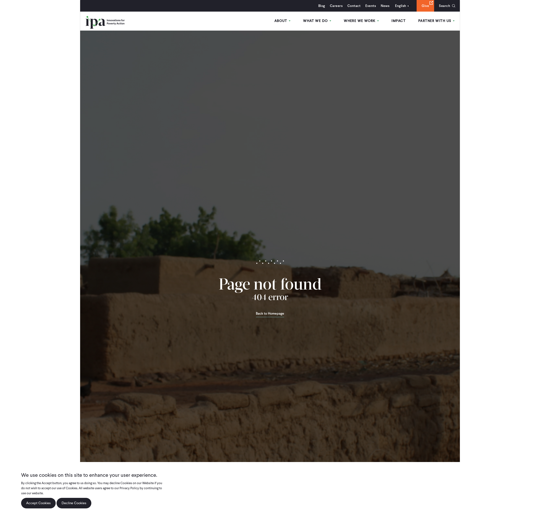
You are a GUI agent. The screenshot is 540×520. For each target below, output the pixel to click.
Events (370, 6)
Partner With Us (435, 21)
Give (425, 6)
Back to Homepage (270, 314)
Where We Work (360, 21)
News (385, 6)
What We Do (316, 21)
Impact (399, 21)
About (281, 21)
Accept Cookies (38, 503)
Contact (353, 6)
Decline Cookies (74, 503)
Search (444, 6)
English (400, 6)
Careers (336, 6)
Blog (321, 6)
